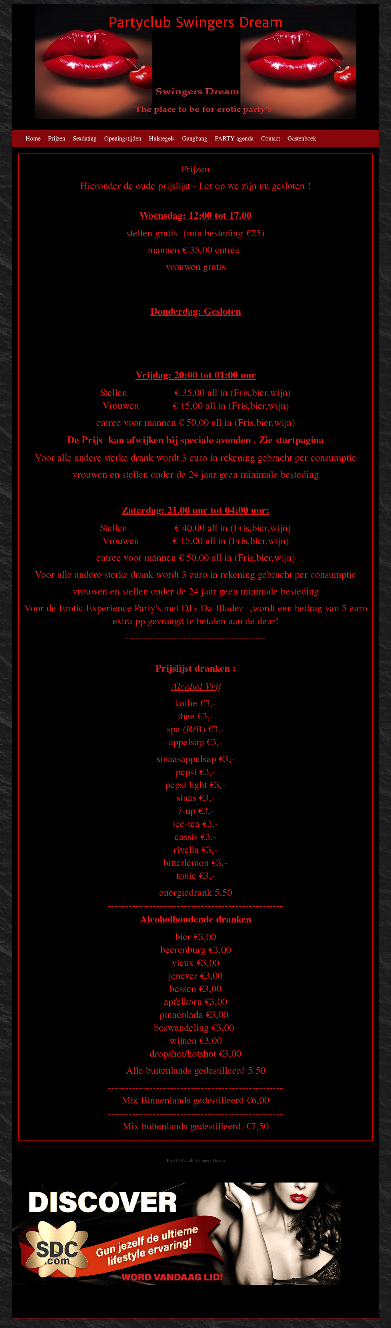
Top (169, 1160)
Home (33, 138)
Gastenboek (302, 138)
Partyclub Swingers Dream (195, 22)
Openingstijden (122, 138)
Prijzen (56, 138)
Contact (270, 138)
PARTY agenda (234, 138)
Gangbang (194, 138)
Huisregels (161, 138)
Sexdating (85, 138)
